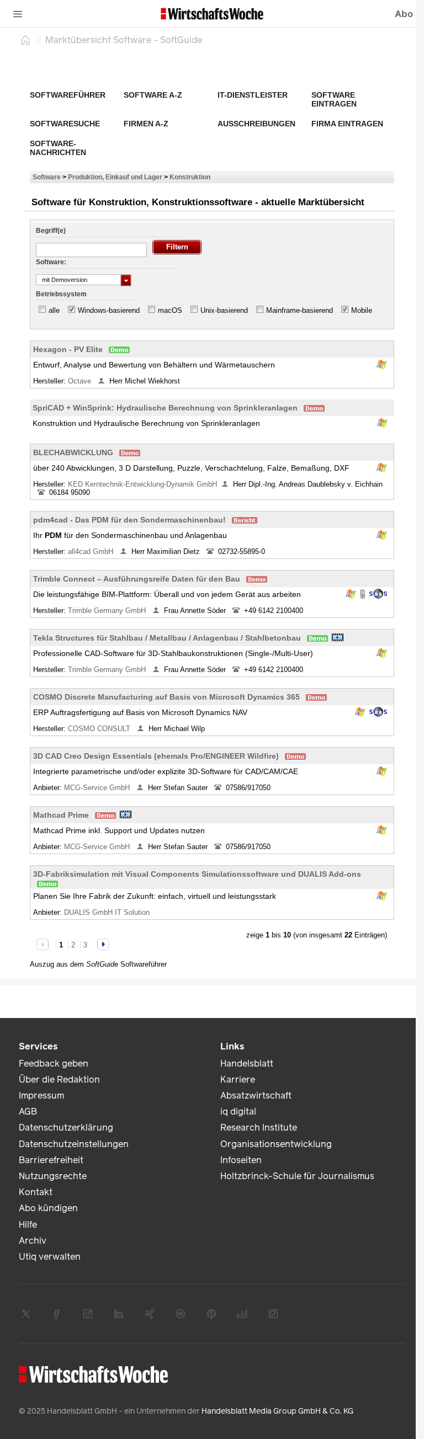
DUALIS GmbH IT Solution (108, 912)
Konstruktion (189, 176)
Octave (80, 381)
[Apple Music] (211, 1313)
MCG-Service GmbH (98, 788)
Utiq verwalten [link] (50, 1256)
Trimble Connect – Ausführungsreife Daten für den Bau (136, 578)
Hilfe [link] (28, 1224)
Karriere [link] (237, 1079)
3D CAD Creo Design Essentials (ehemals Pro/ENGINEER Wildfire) (156, 756)
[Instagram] (87, 1313)
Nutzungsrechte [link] (53, 1176)
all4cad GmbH (91, 551)
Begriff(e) (51, 230)
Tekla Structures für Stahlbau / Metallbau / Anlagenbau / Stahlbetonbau (167, 637)
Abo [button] (404, 14)
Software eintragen (334, 99)
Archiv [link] (32, 1240)
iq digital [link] (238, 1111)
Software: (51, 262)
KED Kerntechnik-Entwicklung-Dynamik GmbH (142, 484)
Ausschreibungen (256, 123)
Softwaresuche (65, 123)
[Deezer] (242, 1313)
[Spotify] (180, 1313)
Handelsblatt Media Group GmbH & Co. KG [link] (277, 1411)
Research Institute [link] (258, 1127)
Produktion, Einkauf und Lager (115, 176)
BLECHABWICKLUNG (73, 452)
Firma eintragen (347, 123)
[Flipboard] (273, 1313)
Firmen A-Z (146, 123)
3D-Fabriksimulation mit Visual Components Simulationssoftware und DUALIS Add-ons (197, 874)
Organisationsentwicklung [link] (276, 1144)
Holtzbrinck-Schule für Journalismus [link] (297, 1176)
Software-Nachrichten (58, 148)
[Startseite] (25, 39)
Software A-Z (153, 94)
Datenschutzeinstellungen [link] (74, 1144)
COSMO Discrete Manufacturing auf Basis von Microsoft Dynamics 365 (166, 696)
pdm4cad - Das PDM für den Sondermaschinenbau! (129, 519)
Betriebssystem (61, 294)
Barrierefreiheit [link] (51, 1160)
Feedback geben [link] (53, 1063)
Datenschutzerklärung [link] (66, 1127)
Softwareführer (67, 94)
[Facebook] (56, 1313)
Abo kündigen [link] (48, 1208)
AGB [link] (28, 1111)
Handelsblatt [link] (246, 1063)
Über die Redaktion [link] (59, 1079)
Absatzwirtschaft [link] (256, 1095)
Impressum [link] (41, 1095)
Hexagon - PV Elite (68, 349)
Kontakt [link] (35, 1192)
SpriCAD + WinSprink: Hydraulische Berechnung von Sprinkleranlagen (165, 407)
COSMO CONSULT (100, 728)
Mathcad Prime (61, 815)
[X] (26, 1313)
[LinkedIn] (118, 1313)
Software (47, 176)
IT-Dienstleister (253, 94)
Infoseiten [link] (241, 1160)
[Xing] (149, 1313)
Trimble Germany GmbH (108, 610)
